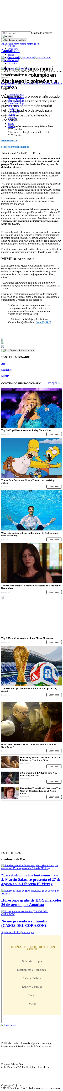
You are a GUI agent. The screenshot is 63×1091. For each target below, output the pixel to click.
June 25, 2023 (43, 322)
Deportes (12, 63)
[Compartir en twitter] (31, 342)
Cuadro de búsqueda (41, 33)
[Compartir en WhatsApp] (31, 346)
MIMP (5, 376)
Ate (3, 363)
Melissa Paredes (16, 106)
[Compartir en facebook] (31, 339)
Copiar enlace (27, 350)
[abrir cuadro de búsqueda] (7, 36)
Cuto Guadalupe (16, 103)
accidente (6, 369)
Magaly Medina (16, 100)
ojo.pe (4, 83)
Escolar (11, 126)
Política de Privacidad (44, 83)
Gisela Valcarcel (16, 97)
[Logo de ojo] (8, 68)
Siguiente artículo (10, 932)
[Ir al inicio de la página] (8, 847)
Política (11, 114)
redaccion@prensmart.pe (15, 146)
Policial (11, 51)
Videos (11, 45)
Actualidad (13, 60)
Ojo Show (13, 48)
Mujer (11, 54)
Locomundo (14, 57)
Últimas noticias (16, 94)
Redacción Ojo (9, 140)
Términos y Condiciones (20, 83)
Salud (11, 123)
